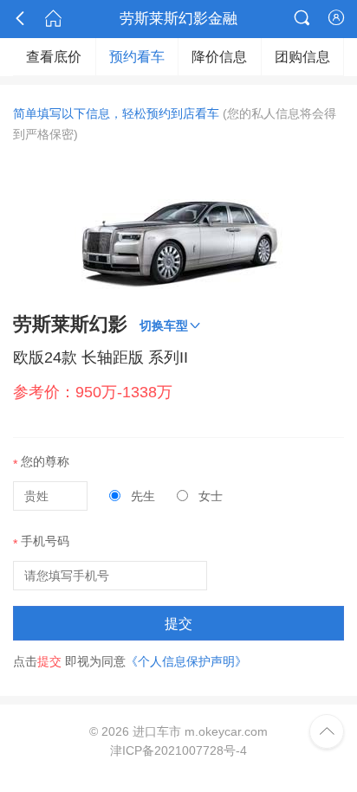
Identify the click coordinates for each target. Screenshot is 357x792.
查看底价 (53, 56)
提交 (178, 623)
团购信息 (302, 56)
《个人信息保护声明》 (186, 661)
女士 (209, 496)
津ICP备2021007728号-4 (178, 750)
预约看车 (137, 56)
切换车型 (171, 325)
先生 (141, 496)
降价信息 (219, 56)
